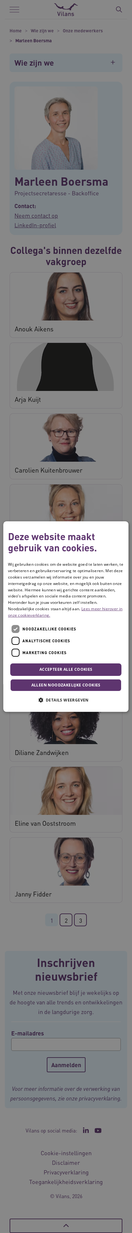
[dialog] (65, 616)
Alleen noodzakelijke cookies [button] (66, 685)
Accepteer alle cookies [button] (66, 669)
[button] (66, 700)
